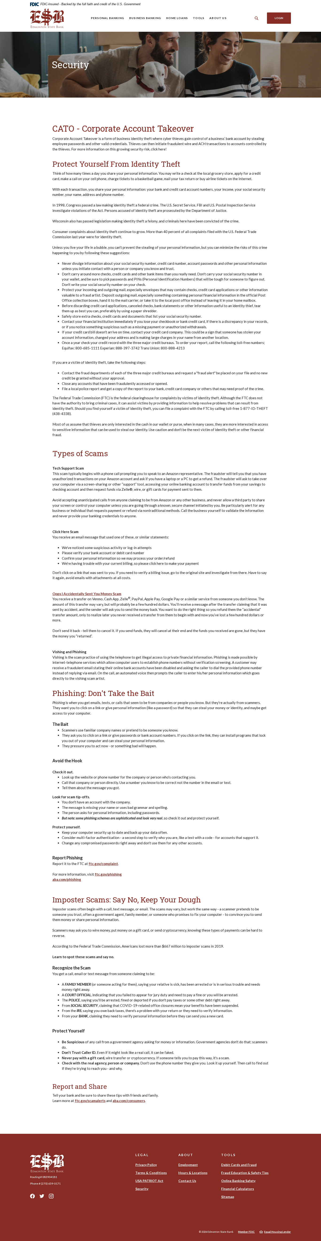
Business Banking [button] (145, 18)
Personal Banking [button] (107, 18)
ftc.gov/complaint (103, 864)
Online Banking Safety (238, 1181)
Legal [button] (142, 1155)
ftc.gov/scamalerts (90, 1101)
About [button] (185, 1155)
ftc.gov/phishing (108, 874)
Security (141, 1189)
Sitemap (227, 1196)
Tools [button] (198, 18)
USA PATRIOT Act (149, 1181)
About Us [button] (218, 18)
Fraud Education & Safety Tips (245, 1173)
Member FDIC (246, 1231)
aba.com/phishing (66, 879)
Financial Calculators (237, 1189)
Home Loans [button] (177, 18)
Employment (188, 1165)
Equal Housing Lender (277, 1231)
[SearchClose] (256, 18)
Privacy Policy (146, 1165)
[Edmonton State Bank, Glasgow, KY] (47, 18)
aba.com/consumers (129, 1101)
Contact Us (187, 1181)
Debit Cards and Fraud (239, 1165)
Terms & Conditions (151, 1173)
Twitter (41, 1196)
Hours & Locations (192, 1173)
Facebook (32, 1196)
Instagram (51, 1196)
